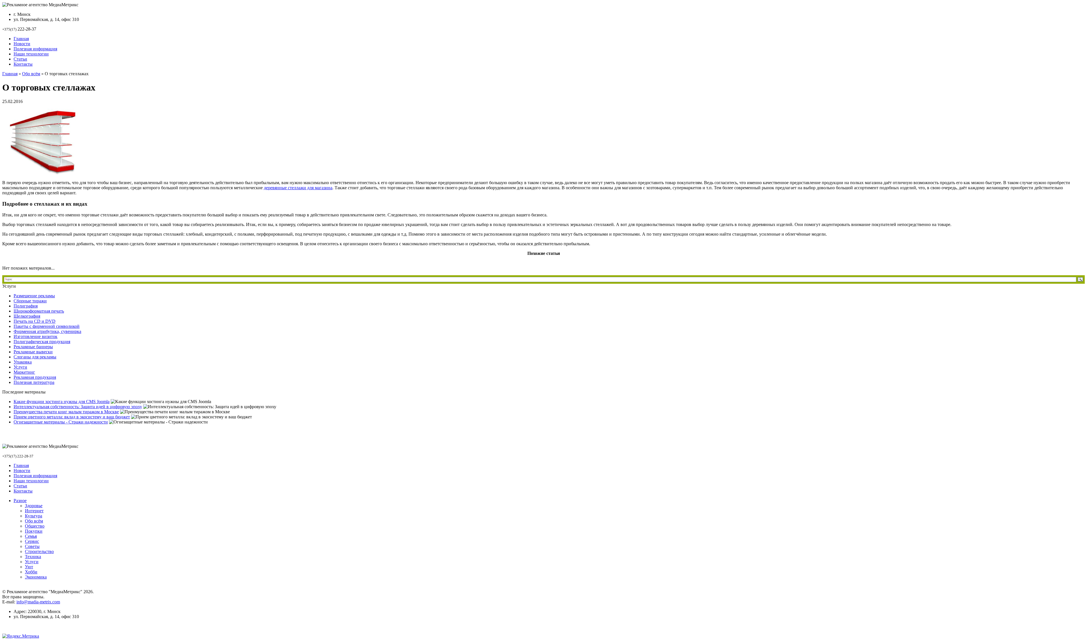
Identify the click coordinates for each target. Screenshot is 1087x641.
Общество (34, 526)
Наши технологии (31, 53)
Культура (33, 515)
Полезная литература (34, 382)
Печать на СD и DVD (34, 321)
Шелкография (27, 316)
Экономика (36, 577)
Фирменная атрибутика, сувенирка (47, 331)
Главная (21, 38)
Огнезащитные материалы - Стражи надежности (61, 422)
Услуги (20, 367)
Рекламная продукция (35, 377)
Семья (31, 536)
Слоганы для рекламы (35, 356)
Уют (29, 566)
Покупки (33, 531)
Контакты (23, 64)
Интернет (34, 510)
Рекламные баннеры (33, 346)
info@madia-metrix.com (38, 601)
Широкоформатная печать (39, 311)
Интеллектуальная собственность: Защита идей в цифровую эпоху (78, 406)
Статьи (20, 59)
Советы (32, 546)
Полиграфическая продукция (42, 341)
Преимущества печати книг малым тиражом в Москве (66, 411)
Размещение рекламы (34, 295)
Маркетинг (24, 372)
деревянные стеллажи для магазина (298, 187)
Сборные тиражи (30, 300)
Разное (20, 500)
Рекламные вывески (33, 351)
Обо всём (31, 73)
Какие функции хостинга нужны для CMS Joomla (62, 401)
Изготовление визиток (35, 336)
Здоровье (33, 505)
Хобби (31, 571)
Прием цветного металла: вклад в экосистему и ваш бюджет (72, 416)
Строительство (39, 551)
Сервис (32, 541)
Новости (22, 43)
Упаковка (23, 362)
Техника (33, 556)
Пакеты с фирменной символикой (47, 326)
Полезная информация (35, 48)
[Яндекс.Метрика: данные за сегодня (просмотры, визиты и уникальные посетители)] (20, 636)
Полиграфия (26, 306)
